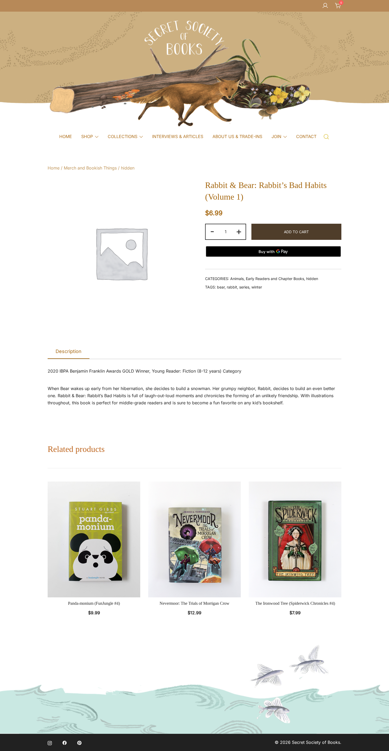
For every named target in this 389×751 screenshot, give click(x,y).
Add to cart (296, 232)
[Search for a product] (326, 136)
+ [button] (239, 231)
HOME (65, 136)
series (244, 287)
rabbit (232, 287)
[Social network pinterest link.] (79, 742)
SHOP (87, 136)
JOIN (276, 136)
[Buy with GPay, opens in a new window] (273, 251)
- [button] (212, 231)
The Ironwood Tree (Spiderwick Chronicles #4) (295, 603)
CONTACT (306, 136)
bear (221, 287)
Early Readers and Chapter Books (275, 278)
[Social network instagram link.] (50, 742)
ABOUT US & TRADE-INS (237, 136)
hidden (127, 168)
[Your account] (325, 5)
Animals (237, 278)
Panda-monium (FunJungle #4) (94, 603)
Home (54, 168)
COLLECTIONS (122, 136)
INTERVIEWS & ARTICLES (177, 136)
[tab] (68, 352)
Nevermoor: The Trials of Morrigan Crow (194, 603)
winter (256, 287)
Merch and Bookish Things (90, 168)
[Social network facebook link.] (64, 742)
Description (69, 351)
